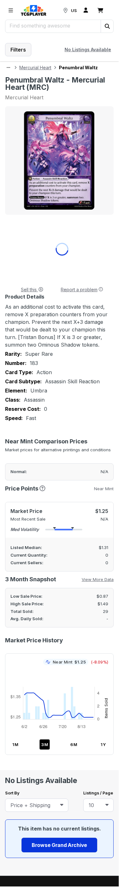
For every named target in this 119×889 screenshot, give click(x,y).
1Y (103, 744)
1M (15, 744)
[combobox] (36, 805)
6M (74, 744)
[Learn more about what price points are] (42, 488)
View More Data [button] (98, 579)
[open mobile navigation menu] (10, 10)
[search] (53, 26)
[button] (107, 26)
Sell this (29, 289)
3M (44, 744)
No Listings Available (88, 49)
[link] (33, 10)
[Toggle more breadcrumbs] (8, 67)
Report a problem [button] (79, 289)
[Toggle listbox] (61, 805)
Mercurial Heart (35, 67)
